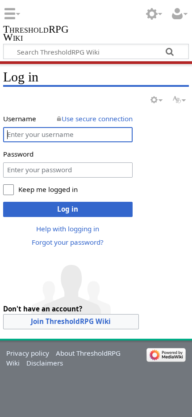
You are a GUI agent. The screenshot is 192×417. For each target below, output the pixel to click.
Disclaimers (44, 362)
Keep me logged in (48, 189)
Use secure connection (97, 118)
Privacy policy (27, 353)
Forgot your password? (68, 242)
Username (19, 118)
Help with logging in (67, 228)
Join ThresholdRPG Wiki (71, 321)
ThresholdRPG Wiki (36, 34)
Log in (67, 208)
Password (18, 153)
